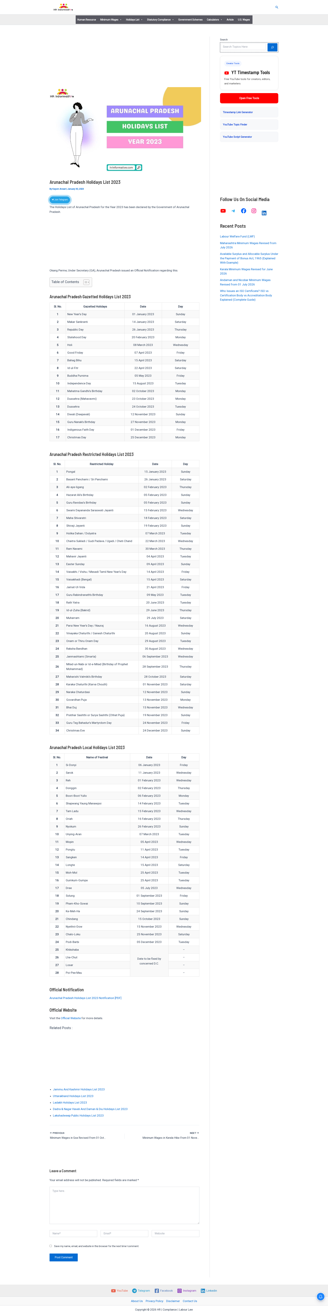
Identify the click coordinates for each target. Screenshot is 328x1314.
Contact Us (190, 1301)
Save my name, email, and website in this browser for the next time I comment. (96, 1246)
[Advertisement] (124, 62)
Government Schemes (190, 19)
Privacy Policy (154, 1301)
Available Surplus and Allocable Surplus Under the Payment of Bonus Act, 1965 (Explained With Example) (249, 258)
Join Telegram (61, 200)
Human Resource (86, 19)
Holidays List (132, 19)
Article (230, 19)
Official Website (71, 1018)
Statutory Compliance (159, 19)
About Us (137, 1301)
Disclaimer (173, 1301)
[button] (276, 7)
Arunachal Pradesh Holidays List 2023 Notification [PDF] (85, 998)
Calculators (213, 19)
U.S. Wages (244, 19)
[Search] (272, 47)
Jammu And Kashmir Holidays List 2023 (79, 1089)
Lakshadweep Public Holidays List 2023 (78, 1115)
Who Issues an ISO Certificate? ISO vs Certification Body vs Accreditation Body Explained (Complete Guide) (246, 295)
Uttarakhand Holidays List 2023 (73, 1096)
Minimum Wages (109, 19)
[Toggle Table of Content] (84, 282)
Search (224, 39)
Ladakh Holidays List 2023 (70, 1102)
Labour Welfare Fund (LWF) (237, 236)
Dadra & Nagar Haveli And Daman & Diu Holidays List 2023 (90, 1109)
